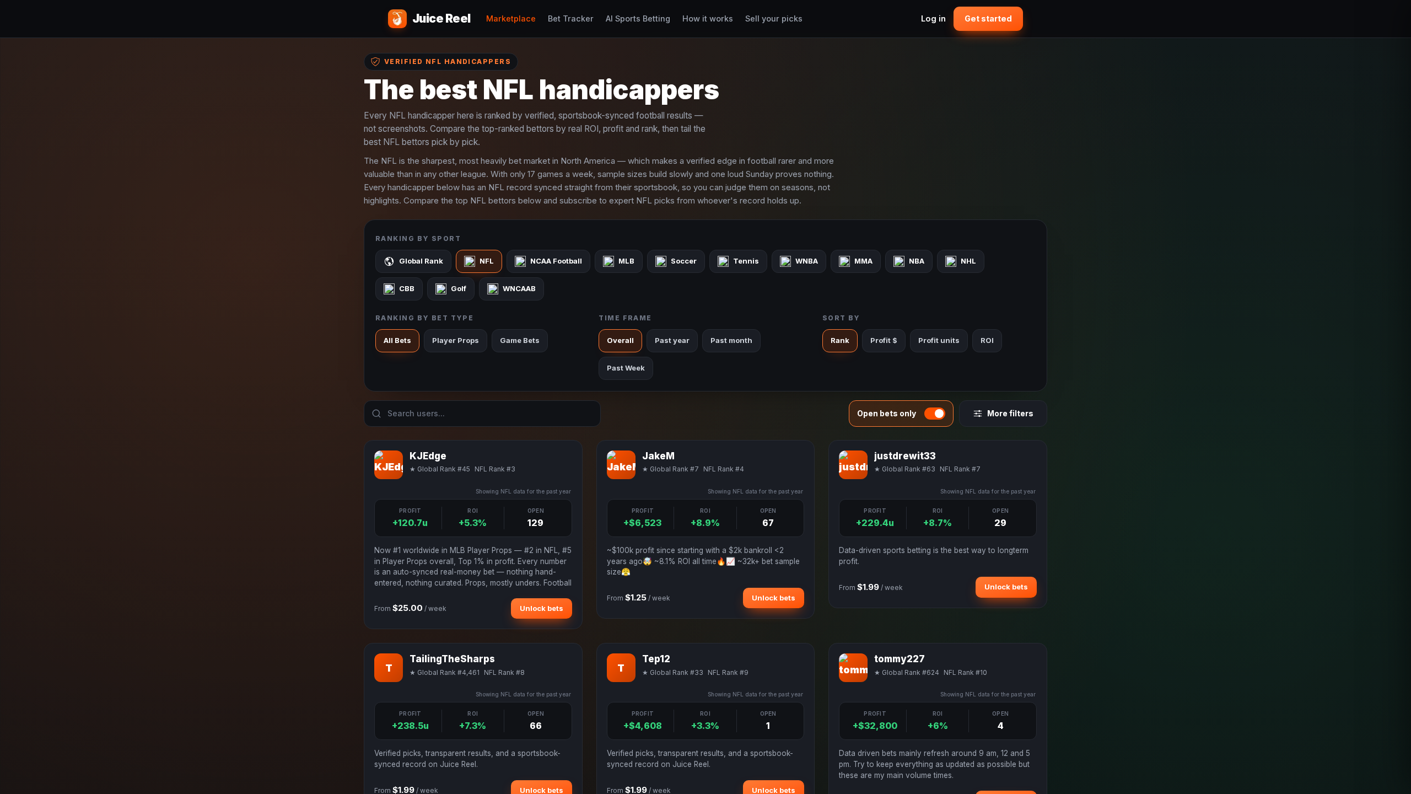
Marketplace (511, 18)
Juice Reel (441, 18)
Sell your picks (774, 18)
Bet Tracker (571, 18)
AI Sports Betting (638, 18)
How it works (707, 18)
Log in (933, 18)
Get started (988, 18)
